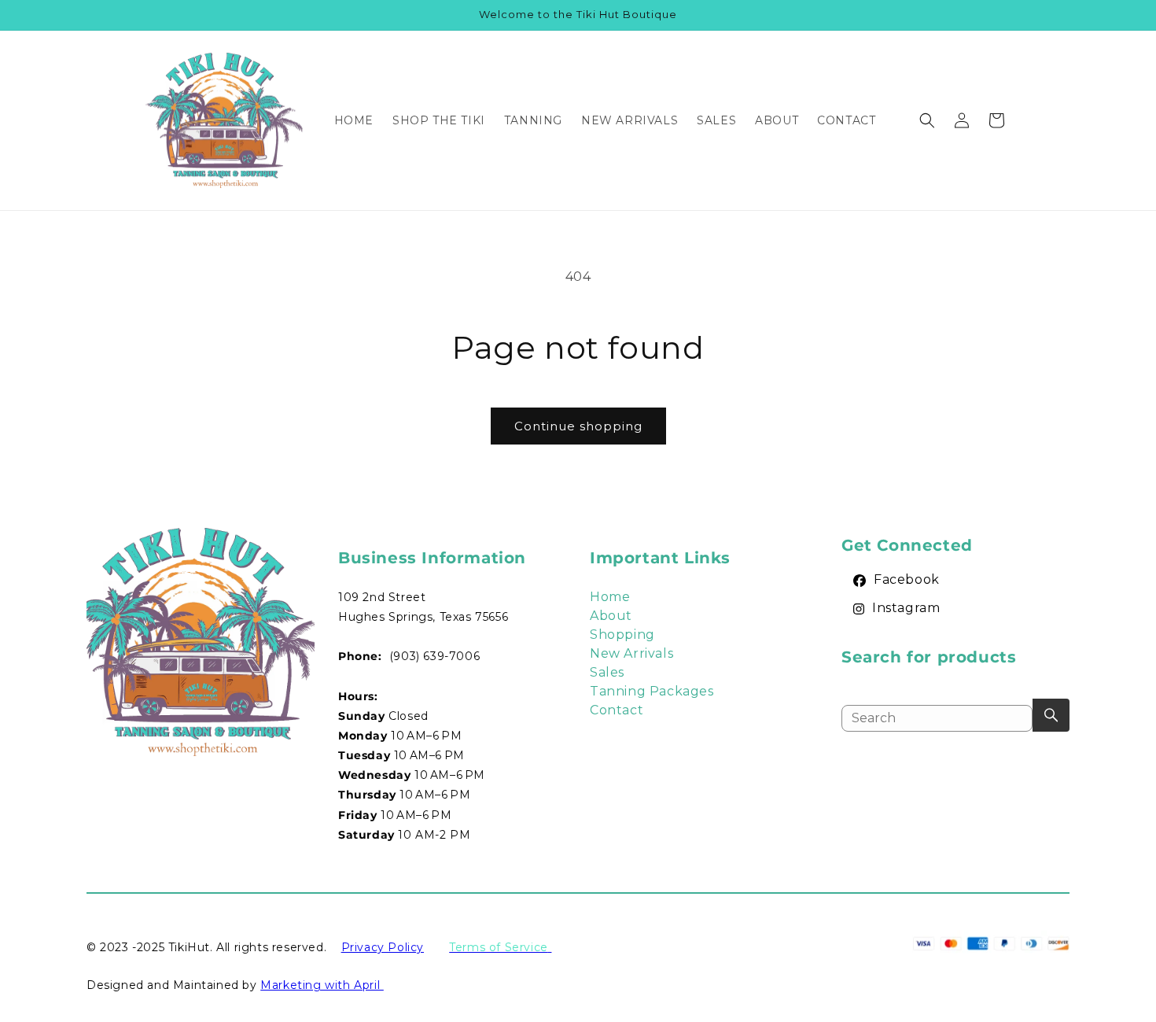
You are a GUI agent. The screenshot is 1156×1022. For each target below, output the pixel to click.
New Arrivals (631, 653)
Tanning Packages (652, 691)
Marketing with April (322, 985)
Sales (607, 672)
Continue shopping (578, 426)
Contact (616, 710)
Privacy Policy (382, 947)
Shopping (622, 634)
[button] (927, 120)
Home (610, 596)
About (611, 615)
